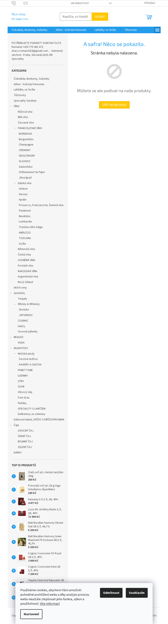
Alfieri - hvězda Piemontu (29, 84)
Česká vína (24, 255)
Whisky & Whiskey (29, 304)
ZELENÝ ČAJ (25, 447)
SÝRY (21, 381)
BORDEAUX (25, 134)
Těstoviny (20, 95)
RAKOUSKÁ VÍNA (27, 271)
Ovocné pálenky (28, 332)
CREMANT (25, 150)
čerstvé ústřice (28, 359)
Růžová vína (25, 112)
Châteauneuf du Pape (32, 172)
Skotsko (24, 310)
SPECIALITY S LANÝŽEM (31, 409)
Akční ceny (20, 288)
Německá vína (26, 249)
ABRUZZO (25, 233)
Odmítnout (111, 593)
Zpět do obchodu (114, 104)
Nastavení (31, 614)
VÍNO (16, 106)
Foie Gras (24, 398)
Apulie (22, 200)
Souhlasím (137, 593)
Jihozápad (25, 178)
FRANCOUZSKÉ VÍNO (30, 128)
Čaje (16, 425)
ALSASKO (24, 161)
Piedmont (25, 211)
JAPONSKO (26, 315)
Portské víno (25, 266)
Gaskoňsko (26, 167)
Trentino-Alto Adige (31, 227)
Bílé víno (23, 117)
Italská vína (24, 183)
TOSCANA (25, 238)
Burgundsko (26, 139)
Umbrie (23, 189)
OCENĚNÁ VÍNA (26, 260)
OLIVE (21, 387)
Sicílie (22, 244)
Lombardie (25, 222)
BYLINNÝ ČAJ (25, 442)
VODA (21, 343)
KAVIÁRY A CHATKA (30, 365)
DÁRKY (18, 453)
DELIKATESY (21, 348)
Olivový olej (25, 392)
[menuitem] (29, 30)
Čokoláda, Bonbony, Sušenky (31, 79)
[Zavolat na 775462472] (18, 3)
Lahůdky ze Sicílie (24, 90)
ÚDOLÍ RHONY (27, 156)
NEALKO (18, 337)
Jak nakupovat (79, 3)
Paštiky (22, 403)
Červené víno (26, 123)
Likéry (21, 326)
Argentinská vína (28, 277)
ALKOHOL (19, 293)
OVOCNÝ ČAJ (25, 431)
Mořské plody (26, 354)
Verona (23, 194)
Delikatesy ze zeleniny (31, 414)
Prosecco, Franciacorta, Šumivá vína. (41, 205)
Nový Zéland (25, 282)
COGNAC (23, 321)
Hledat (100, 16)
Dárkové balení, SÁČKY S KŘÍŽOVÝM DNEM (39, 420)
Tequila (22, 299)
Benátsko (25, 216)
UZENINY (23, 376)
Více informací (50, 603)
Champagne (26, 145)
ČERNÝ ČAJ (24, 436)
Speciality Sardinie (25, 101)
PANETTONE (25, 370)
